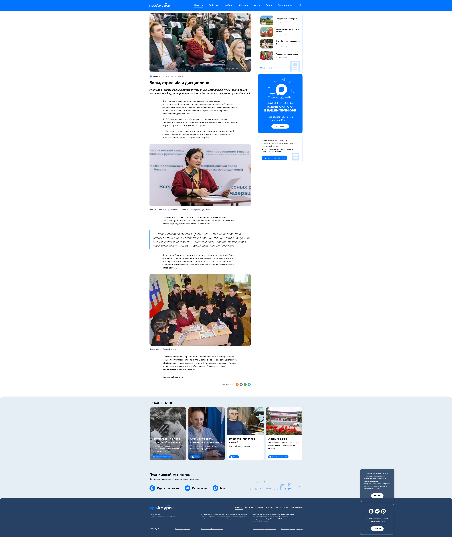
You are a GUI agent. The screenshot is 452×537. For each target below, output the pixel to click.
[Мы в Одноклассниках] (371, 511)
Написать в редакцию (182, 529)
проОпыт (259, 508)
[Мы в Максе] (383, 511)
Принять (377, 496)
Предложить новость (274, 158)
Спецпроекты (296, 508)
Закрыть (377, 528)
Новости (238, 508)
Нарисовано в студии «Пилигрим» (264, 529)
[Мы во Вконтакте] (377, 511)
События (249, 508)
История (269, 508)
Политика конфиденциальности (212, 529)
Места (278, 508)
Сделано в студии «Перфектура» (292, 529)
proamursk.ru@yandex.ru (261, 521)
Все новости (266, 68)
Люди (285, 508)
